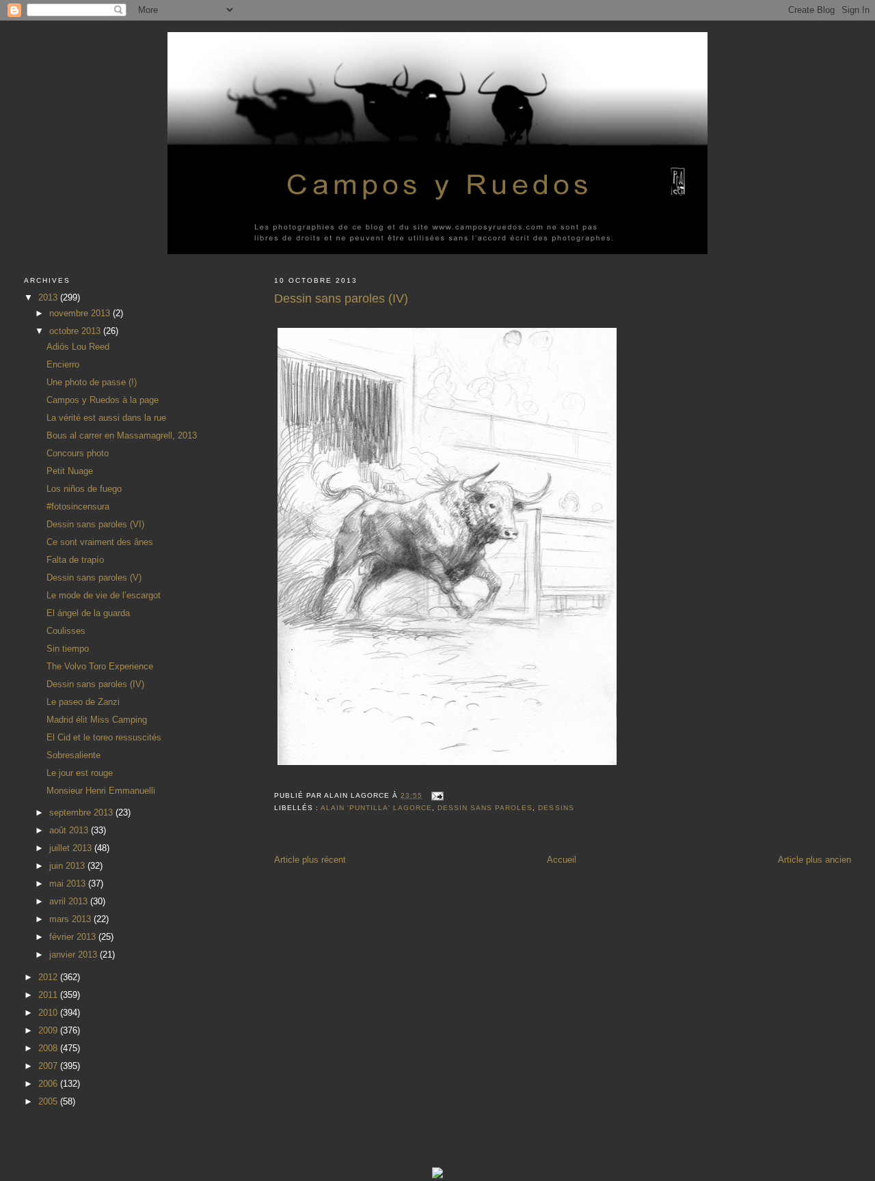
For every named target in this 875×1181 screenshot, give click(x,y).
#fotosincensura (77, 506)
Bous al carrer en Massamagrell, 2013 (121, 435)
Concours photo (77, 453)
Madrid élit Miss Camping (96, 719)
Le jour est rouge (79, 773)
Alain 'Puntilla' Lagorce (376, 807)
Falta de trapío (75, 560)
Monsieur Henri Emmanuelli (100, 791)
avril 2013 (69, 901)
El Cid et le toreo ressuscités (103, 737)
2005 (49, 1101)
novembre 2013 (81, 313)
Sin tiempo (67, 648)
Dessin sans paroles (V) (94, 577)
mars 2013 (71, 919)
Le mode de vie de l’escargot (103, 595)
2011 (49, 995)
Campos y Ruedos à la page (102, 400)
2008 (49, 1048)
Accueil (561, 860)
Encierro (62, 364)
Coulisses (65, 631)
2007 (49, 1066)
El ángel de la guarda (88, 613)
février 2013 (73, 937)
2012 (49, 977)
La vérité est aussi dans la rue (106, 418)
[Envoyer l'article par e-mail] (437, 795)
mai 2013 (68, 883)
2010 (49, 1013)
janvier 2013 (74, 954)
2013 (49, 297)
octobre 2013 (76, 331)
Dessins (556, 807)
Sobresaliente (73, 755)
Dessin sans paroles (485, 807)
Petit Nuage (69, 471)
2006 (49, 1084)
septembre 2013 (82, 812)
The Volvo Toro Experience (99, 666)
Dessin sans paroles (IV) (95, 684)
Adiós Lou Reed (77, 347)
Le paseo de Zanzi (83, 702)
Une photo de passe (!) (91, 382)
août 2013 (70, 830)
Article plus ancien (814, 860)
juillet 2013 (71, 848)
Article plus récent (310, 860)
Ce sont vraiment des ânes (99, 542)
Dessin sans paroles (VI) (95, 524)
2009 (49, 1030)
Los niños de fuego (84, 489)
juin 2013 (68, 866)
